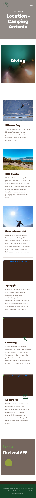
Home (15, 12)
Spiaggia (10, 285)
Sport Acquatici (15, 231)
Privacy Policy (7, 491)
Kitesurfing (12, 125)
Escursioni (12, 399)
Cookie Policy (17, 491)
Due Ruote (12, 173)
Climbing (11, 342)
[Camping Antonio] (6, 5)
